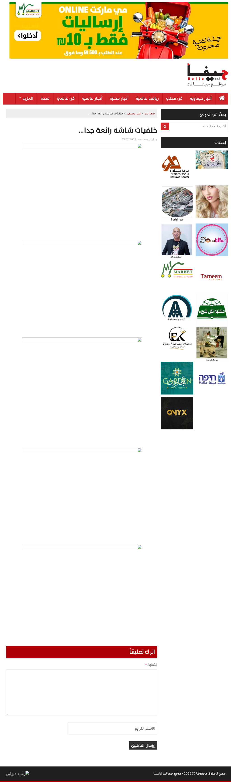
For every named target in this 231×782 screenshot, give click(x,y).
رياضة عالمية (147, 98)
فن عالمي (66, 98)
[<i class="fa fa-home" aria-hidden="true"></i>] (221, 99)
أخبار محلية (118, 98)
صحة (45, 98)
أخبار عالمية (92, 98)
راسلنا (157, 773)
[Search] (165, 126)
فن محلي (174, 98)
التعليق (151, 664)
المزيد (27, 98)
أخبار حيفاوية (201, 98)
